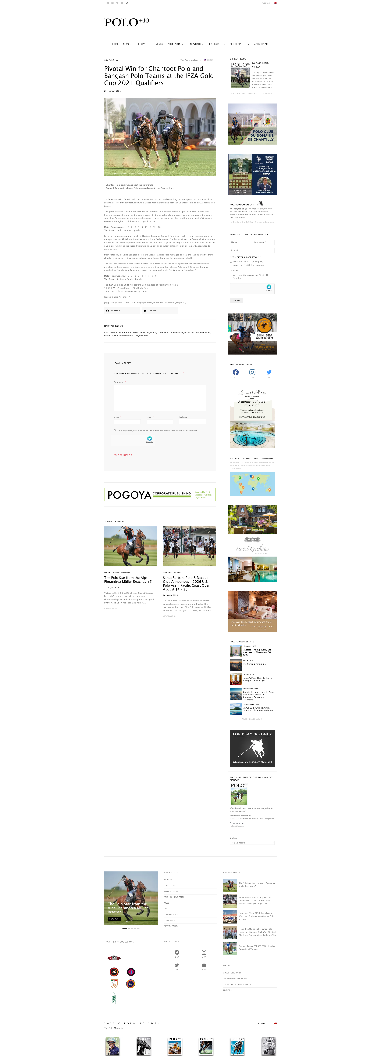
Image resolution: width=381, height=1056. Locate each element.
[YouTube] (122, 3)
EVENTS (159, 44)
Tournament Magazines (235, 979)
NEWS (126, 44)
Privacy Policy (171, 926)
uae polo (143, 336)
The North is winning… (254, 664)
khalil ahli (205, 333)
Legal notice (170, 920)
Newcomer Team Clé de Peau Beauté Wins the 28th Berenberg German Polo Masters (256, 916)
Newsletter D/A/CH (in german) (248, 265)
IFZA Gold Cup (191, 333)
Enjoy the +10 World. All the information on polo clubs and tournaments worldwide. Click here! (252, 466)
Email (150, 417)
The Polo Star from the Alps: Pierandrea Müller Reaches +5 (128, 908)
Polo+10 (108, 336)
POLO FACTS (174, 44)
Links (166, 909)
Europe (107, 572)
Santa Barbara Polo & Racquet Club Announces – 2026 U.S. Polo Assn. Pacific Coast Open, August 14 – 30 (255, 901)
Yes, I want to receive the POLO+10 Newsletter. (250, 276)
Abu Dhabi (109, 333)
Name (117, 417)
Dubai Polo (162, 333)
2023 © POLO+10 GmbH (132, 1024)
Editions (227, 990)
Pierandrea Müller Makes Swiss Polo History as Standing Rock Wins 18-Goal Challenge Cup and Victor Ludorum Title (257, 932)
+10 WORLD (194, 44)
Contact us (169, 885)
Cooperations (171, 914)
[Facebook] (108, 3)
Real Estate (215, 44)
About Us (168, 880)
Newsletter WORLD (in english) (248, 262)
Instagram (115, 572)
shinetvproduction (123, 336)
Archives (234, 838)
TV (247, 44)
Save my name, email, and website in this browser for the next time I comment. (157, 431)
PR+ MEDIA (236, 44)
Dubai (153, 333)
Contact (266, 3)
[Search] (126, 3)
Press (166, 903)
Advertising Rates (232, 973)
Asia (106, 60)
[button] (110, 609)
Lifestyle (142, 44)
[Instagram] (112, 3)
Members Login (171, 891)
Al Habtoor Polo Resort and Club (132, 333)
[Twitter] (117, 3)
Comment (119, 382)
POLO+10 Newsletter (174, 897)
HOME (115, 44)
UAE (136, 336)
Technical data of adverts (237, 984)
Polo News (113, 60)
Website (183, 417)
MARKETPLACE (261, 44)
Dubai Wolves (176, 333)
